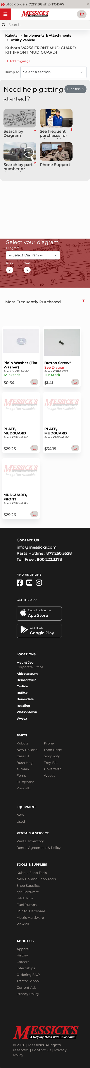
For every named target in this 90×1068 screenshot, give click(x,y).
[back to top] (83, 300)
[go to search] (35, 167)
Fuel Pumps (26, 905)
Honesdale (25, 699)
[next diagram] (27, 270)
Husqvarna (25, 782)
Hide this (74, 89)
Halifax (22, 693)
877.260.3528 (59, 553)
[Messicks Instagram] (39, 582)
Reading (23, 706)
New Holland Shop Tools (36, 879)
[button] (82, 14)
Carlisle (22, 686)
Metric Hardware (30, 917)
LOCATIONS (26, 654)
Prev (9, 263)
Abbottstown (27, 674)
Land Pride (53, 750)
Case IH (23, 756)
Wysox (22, 718)
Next (27, 263)
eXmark (23, 769)
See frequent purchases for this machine (53, 134)
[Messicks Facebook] (20, 582)
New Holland (27, 750)
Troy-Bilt (51, 763)
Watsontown (27, 712)
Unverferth (53, 769)
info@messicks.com (37, 547)
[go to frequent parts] (71, 134)
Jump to (12, 72)
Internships (26, 968)
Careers (23, 962)
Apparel (23, 949)
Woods (49, 775)
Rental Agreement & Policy (39, 848)
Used (21, 821)
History (22, 955)
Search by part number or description (18, 167)
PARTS (22, 735)
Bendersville (26, 680)
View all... (24, 788)
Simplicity (52, 756)
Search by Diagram (13, 133)
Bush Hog (25, 763)
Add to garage (19, 61)
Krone (49, 743)
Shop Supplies (28, 885)
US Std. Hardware (31, 911)
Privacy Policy (28, 994)
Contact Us (41, 1050)
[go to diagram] (19, 118)
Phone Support (55, 165)
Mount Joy (25, 663)
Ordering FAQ (28, 975)
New (20, 815)
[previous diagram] (9, 270)
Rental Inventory (30, 841)
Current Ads (26, 987)
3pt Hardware (28, 892)
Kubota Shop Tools (32, 873)
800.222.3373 (49, 559)
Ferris (21, 775)
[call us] (56, 151)
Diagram (13, 248)
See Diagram (55, 367)
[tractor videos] (29, 582)
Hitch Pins (25, 898)
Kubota (11, 35)
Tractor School (28, 981)
